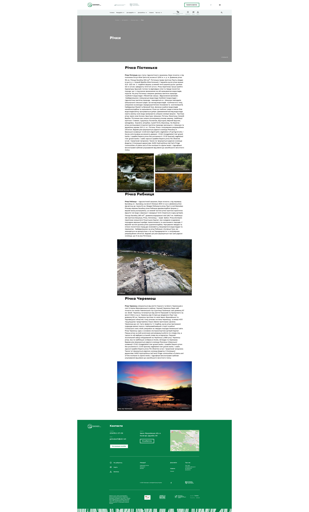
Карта (193, 14)
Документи (188, 469)
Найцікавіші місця (144, 465)
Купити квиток (192, 4)
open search (222, 13)
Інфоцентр (187, 14)
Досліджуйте (130, 12)
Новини (151, 12)
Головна (112, 12)
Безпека (116, 472)
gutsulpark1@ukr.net (118, 439)
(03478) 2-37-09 (116, 433)
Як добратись (147, 441)
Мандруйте (119, 12)
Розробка (195, 497)
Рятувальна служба (119, 446)
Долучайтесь (141, 12)
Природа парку (134, 20)
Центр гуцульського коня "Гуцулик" (178, 14)
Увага (198, 14)
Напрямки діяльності (190, 466)
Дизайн (192, 495)
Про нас (158, 12)
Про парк (187, 465)
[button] (220, 5)
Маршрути (142, 466)
